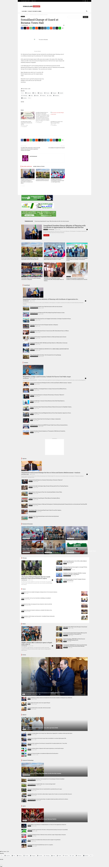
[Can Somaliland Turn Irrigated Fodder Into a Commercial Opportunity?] (23, 785)
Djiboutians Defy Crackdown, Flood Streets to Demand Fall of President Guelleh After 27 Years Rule (47, 743)
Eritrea (24, 694)
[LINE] (60, 28)
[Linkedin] (33, 28)
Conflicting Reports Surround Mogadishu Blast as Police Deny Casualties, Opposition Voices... (50, 413)
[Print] (42, 28)
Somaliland (26, 14)
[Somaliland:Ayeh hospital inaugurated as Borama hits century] (27, 116)
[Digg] (57, 28)
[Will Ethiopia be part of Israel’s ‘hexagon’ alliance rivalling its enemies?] (59, 581)
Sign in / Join (34, 0)
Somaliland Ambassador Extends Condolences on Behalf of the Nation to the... (36, 610)
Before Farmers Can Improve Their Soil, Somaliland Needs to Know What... (45, 492)
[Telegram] (48, 28)
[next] (84, 221)
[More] (62, 28)
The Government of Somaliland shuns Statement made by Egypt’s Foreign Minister (44, 839)
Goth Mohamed (25, 25)
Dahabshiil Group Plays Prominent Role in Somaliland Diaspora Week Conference (54, 550)
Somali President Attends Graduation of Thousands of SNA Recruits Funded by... (48, 431)
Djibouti (24, 729)
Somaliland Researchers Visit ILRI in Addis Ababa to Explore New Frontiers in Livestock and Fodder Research (50, 794)
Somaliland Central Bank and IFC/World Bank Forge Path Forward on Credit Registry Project (57, 180)
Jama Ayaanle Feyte (25, 474)
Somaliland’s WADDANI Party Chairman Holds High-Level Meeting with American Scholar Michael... (75, 645)
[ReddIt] (36, 28)
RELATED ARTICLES (27, 166)
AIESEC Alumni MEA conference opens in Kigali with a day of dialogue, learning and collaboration (54, 536)
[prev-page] (21, 185)
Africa (46, 538)
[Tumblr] (45, 28)
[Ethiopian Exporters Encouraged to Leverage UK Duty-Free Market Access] (59, 568)
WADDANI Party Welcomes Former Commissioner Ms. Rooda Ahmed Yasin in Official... (54, 279)
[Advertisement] (65, 6)
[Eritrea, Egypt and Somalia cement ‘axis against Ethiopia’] (23, 704)
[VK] (54, 28)
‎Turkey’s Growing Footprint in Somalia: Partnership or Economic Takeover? (47, 394)
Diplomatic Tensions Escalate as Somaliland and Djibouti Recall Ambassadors (43, 753)
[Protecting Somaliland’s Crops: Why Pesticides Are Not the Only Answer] (43, 173)
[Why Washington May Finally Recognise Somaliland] (59, 628)
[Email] (39, 28)
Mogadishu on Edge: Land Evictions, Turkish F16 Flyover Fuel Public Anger (47, 376)
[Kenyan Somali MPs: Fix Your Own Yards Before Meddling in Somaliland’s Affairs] (84, 599)
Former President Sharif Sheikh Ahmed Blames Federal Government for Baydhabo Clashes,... (51, 406)
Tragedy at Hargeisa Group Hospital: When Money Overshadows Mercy (44, 498)
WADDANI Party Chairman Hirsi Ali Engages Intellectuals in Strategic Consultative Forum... (77, 259)
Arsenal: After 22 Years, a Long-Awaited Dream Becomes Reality (39, 819)
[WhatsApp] (31, 28)
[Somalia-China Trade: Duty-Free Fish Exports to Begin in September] (26, 420)
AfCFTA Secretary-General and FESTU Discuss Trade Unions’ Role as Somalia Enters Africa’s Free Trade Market (76, 535)
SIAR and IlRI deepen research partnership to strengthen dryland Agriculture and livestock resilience (48, 799)
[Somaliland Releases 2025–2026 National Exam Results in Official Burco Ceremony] (26, 344)
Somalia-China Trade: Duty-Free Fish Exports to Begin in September (45, 419)
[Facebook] (83, 1)
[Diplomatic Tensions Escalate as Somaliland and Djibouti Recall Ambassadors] (23, 755)
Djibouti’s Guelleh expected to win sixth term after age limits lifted (40, 727)
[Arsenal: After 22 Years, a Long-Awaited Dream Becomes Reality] (54, 815)
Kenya (23, 593)
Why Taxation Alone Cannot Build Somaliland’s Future (81, 551)
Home (22, 14)
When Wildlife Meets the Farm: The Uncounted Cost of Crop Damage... (45, 355)
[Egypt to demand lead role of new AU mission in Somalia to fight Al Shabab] (54, 676)
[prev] (82, 221)
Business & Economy (54, 177)
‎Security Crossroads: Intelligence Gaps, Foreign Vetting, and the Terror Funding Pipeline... (49, 486)
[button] (86, 11)
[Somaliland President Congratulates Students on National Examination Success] (77, 270)
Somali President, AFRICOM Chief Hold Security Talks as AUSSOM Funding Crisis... (74, 639)
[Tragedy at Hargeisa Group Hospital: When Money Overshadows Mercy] (24, 499)
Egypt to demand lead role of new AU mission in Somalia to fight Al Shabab (43, 692)
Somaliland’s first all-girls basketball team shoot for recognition (40, 844)
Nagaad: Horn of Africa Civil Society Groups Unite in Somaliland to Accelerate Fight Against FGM (47, 738)
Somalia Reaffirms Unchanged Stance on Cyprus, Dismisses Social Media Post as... (48, 388)
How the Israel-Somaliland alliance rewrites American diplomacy (44, 516)
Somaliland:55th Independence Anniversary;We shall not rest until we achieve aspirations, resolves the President (30, 149)
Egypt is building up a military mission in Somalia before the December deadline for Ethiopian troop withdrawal (50, 697)
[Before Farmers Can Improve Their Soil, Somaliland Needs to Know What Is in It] (24, 493)
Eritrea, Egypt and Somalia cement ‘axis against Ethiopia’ (39, 702)
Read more (46, 235)
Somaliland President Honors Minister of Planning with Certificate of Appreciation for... (51, 299)
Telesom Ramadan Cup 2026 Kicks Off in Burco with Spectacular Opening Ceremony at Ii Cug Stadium (48, 829)
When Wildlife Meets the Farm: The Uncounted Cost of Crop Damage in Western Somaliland (46, 778)
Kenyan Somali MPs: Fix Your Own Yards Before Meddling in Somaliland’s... (36, 598)
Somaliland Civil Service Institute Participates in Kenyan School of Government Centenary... (39, 592)
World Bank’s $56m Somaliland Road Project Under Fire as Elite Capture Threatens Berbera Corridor (32, 550)
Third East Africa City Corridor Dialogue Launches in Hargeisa (31, 279)
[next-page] (23, 185)
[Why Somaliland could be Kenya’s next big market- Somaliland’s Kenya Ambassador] (84, 618)
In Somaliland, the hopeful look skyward (56, 147)
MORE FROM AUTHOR (38, 166)
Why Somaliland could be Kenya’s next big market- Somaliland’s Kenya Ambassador (38, 616)
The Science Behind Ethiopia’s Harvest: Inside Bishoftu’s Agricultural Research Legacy (35, 577)
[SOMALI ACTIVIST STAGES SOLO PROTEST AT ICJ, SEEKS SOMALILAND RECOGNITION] (26, 350)
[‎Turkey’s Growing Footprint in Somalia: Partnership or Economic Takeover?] (26, 396)
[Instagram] (85, 1)
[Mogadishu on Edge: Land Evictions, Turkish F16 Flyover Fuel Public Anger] (54, 370)
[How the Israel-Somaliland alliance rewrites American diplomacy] (24, 518)
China (31, 420)
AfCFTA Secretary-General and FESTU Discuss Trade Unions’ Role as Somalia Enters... (49, 425)
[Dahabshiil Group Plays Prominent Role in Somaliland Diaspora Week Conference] (54, 547)
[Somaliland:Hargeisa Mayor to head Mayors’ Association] (43, 117)
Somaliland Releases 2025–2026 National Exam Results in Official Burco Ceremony (48, 342)
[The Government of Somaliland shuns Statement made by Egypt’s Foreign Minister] (23, 841)
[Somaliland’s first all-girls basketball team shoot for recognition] (23, 846)
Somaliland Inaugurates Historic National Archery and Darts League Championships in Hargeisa (47, 834)
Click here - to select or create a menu (31, 11)
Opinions (32, 384)
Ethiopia (23, 574)
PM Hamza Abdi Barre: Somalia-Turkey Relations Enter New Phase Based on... (47, 400)
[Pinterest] (28, 28)
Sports (29, 841)
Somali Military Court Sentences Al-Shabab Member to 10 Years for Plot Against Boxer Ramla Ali (47, 824)
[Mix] (51, 28)
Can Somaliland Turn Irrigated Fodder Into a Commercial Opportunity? (42, 784)
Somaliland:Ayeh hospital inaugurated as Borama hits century (26, 123)
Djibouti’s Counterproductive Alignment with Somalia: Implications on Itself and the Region (46, 748)
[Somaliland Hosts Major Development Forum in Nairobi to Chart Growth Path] (84, 605)
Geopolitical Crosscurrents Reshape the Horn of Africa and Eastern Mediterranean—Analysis (51, 382)
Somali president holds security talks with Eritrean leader (39, 707)
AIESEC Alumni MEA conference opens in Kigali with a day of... (36, 643)
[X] (87, 1)
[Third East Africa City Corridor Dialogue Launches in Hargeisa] (32, 270)
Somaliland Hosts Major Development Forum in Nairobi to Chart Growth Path (36, 604)
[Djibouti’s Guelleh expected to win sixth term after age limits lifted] (54, 724)
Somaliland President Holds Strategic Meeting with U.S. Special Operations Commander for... (75, 633)
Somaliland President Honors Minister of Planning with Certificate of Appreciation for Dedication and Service (64, 226)
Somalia (24, 374)
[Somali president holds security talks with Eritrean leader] (23, 709)
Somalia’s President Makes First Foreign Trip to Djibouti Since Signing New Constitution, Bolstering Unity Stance (50, 733)
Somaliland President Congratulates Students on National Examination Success (76, 279)
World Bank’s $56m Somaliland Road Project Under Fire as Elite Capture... (45, 510)
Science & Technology (39, 177)
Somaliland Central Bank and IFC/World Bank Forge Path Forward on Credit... (53, 258)
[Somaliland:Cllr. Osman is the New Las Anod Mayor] (57, 116)
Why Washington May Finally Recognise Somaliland (75, 626)
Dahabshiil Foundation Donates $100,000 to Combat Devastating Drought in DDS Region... (74, 573)
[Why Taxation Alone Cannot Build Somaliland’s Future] (77, 547)
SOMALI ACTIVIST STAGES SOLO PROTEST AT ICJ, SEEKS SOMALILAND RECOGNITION (49, 348)
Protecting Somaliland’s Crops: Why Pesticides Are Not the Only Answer (29, 258)
